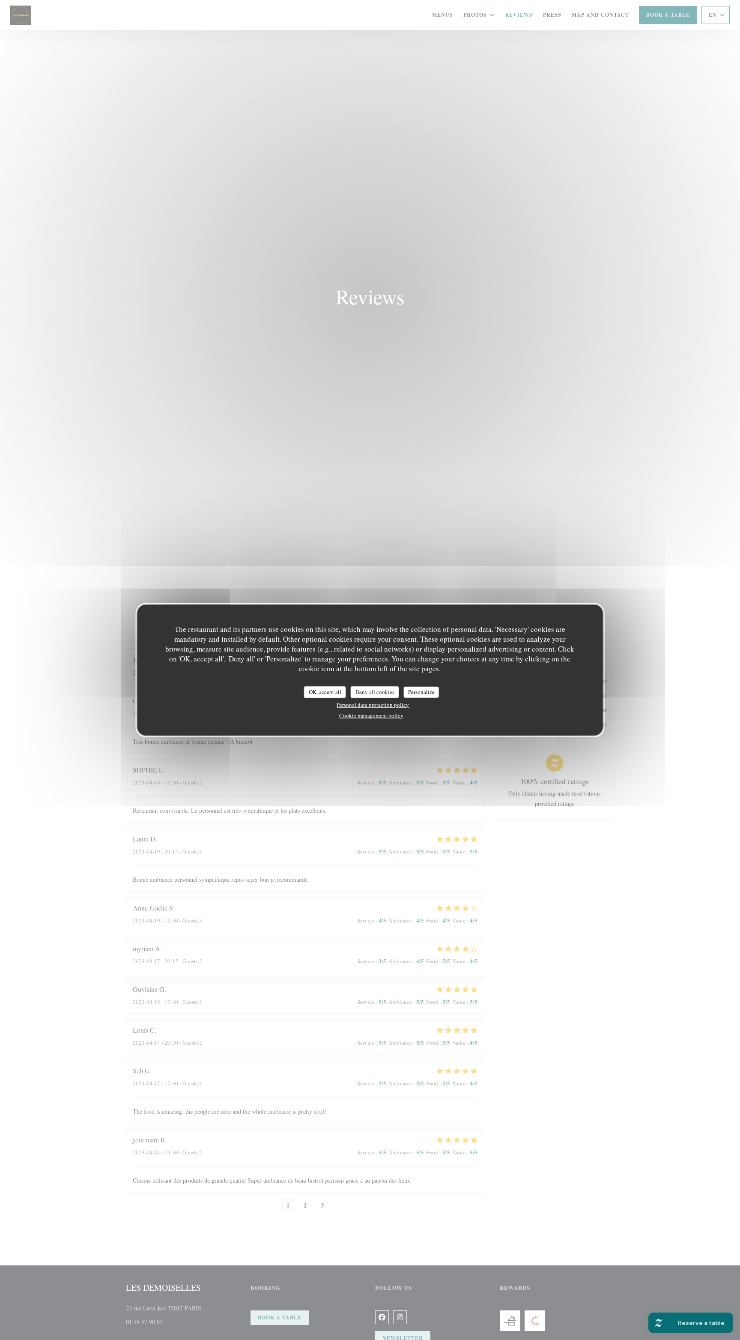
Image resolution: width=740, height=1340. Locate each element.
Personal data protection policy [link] (373, 704)
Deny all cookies (374, 692)
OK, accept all (325, 692)
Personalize (421, 692)
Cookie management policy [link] (371, 715)
